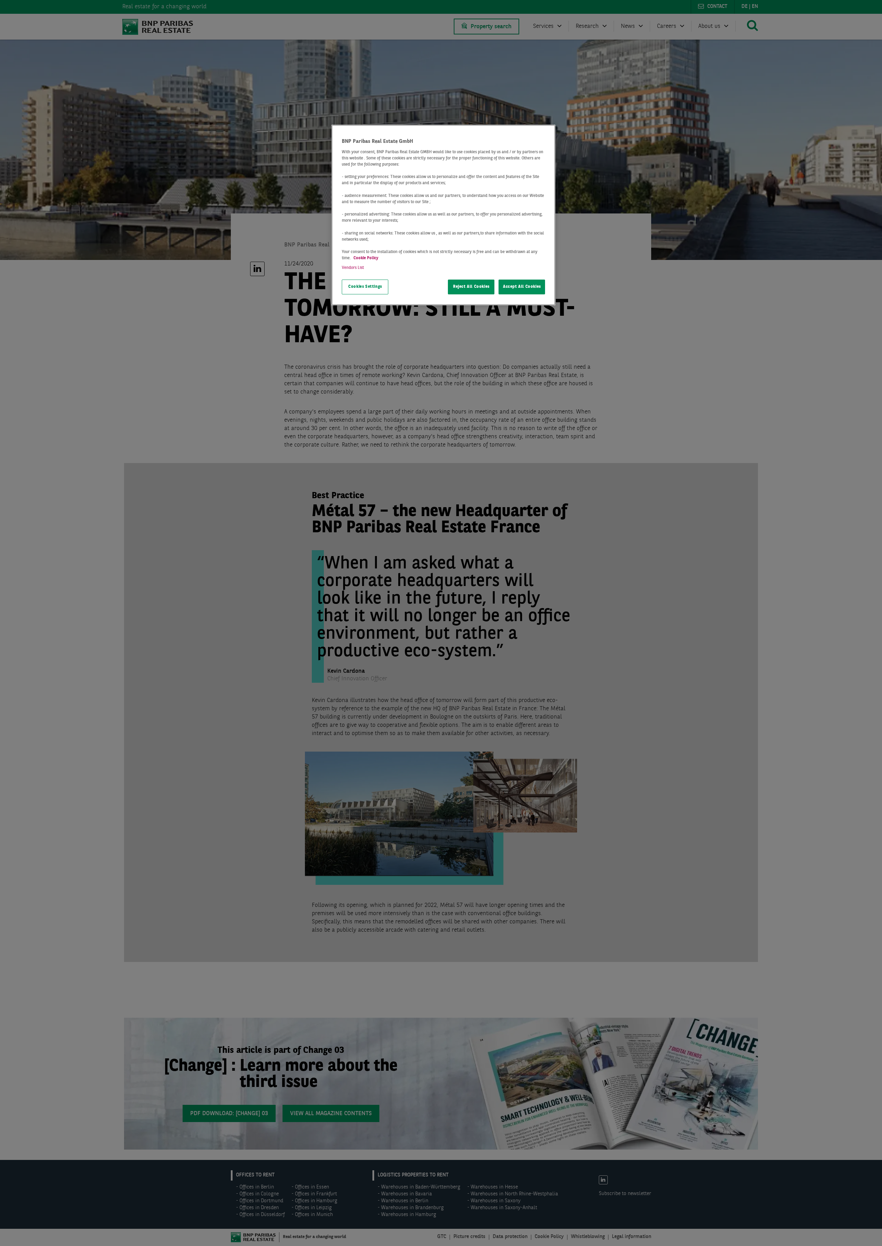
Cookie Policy (365, 258)
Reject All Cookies (471, 287)
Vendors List (353, 268)
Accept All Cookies (522, 287)
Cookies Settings (365, 287)
